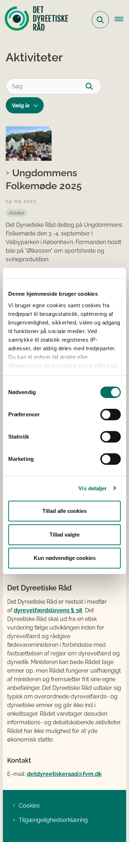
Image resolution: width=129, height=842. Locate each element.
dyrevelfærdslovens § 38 (48, 610)
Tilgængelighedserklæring (53, 820)
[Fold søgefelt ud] (100, 19)
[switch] (110, 414)
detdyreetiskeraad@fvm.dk (64, 774)
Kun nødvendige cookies (65, 558)
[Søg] (93, 86)
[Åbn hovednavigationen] (122, 19)
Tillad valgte (64, 535)
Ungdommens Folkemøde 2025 (44, 179)
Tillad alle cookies (64, 511)
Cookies (29, 805)
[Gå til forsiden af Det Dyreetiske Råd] (34, 20)
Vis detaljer (92, 488)
